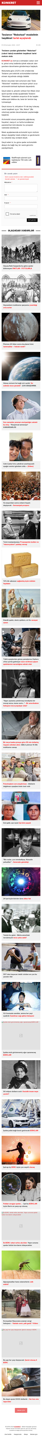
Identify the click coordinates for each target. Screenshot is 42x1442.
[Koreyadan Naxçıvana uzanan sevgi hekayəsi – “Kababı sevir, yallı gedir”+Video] (21, 1304)
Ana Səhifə (8, 1434)
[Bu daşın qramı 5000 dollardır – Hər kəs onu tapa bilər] (21, 1382)
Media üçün (33, 1434)
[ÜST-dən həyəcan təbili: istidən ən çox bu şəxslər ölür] (21, 957)
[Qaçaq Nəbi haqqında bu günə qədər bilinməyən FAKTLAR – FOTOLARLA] (21, 249)
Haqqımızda (17, 1434)
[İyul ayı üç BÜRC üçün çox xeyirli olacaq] (21, 1150)
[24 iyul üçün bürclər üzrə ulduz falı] (21, 881)
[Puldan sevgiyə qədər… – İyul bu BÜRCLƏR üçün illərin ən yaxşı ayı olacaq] (21, 1186)
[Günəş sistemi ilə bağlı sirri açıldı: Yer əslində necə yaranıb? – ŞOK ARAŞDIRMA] (21, 366)
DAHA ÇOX (21, 1410)
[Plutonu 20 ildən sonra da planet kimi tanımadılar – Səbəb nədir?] (21, 327)
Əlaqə (26, 1434)
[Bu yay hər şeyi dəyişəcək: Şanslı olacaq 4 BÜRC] (21, 1343)
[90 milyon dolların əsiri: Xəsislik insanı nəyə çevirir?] (21, 1074)
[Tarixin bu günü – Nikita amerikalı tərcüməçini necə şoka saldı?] (21, 918)
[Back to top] (36, 1436)
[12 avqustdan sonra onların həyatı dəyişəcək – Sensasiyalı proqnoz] (21, 486)
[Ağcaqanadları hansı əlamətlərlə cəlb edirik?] (21, 1265)
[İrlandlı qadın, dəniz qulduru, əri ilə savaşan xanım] (21, 603)
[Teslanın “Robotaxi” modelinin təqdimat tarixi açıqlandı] (21, 20)
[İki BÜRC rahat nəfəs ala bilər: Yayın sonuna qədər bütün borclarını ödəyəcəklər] (21, 1226)
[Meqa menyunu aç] (38, 2)
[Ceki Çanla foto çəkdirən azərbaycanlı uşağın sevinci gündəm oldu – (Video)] (21, 447)
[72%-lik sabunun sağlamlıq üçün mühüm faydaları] (21, 564)
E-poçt (6, 203)
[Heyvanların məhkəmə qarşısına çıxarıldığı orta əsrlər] (21, 288)
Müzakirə (7, 182)
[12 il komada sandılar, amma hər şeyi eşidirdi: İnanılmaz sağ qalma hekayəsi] (21, 996)
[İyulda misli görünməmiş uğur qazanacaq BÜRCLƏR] (21, 1035)
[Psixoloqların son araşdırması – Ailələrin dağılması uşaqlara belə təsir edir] (21, 767)
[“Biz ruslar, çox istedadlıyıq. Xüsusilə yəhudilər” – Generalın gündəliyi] (21, 842)
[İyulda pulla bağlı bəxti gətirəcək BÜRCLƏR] (21, 1113)
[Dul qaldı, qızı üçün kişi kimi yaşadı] (21, 806)
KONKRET (17, 1426)
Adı (5, 195)
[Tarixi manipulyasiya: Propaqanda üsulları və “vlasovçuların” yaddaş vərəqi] (21, 525)
